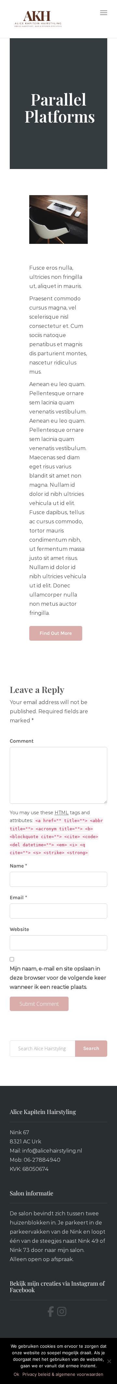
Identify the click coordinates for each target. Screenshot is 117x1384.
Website (19, 929)
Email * (18, 897)
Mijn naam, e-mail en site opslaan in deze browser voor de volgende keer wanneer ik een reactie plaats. (58, 978)
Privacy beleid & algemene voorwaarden (62, 1374)
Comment (21, 741)
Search (91, 1048)
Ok (16, 1374)
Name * (18, 866)
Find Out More (56, 633)
